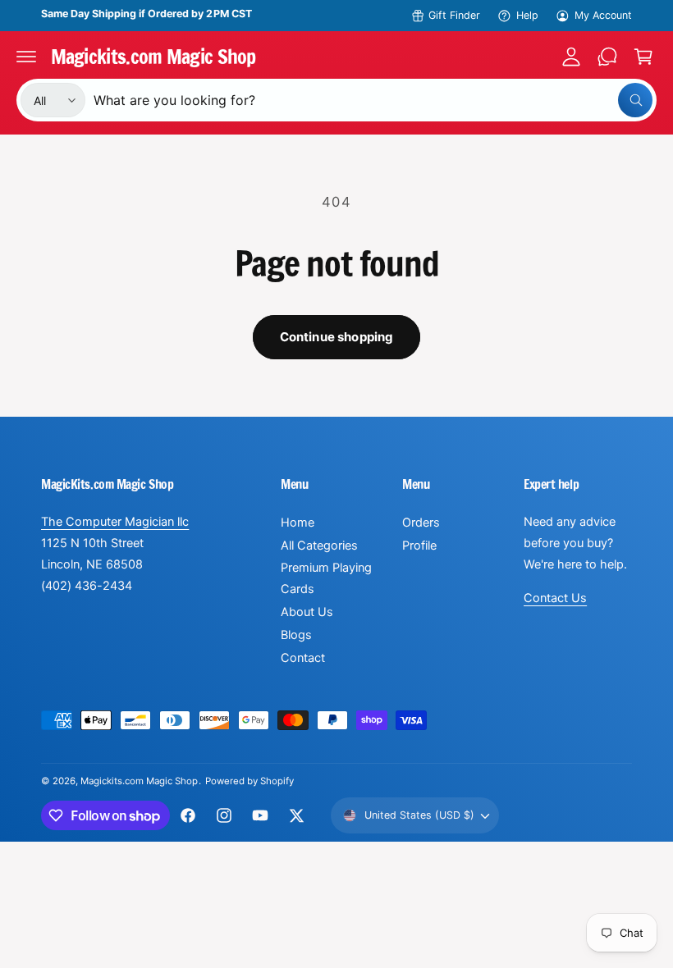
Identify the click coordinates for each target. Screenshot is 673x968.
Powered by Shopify (249, 781)
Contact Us (555, 598)
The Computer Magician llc (115, 521)
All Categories (319, 545)
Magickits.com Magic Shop (139, 781)
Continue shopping (337, 337)
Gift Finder (454, 15)
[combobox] (373, 100)
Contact (303, 658)
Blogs (296, 635)
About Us (307, 612)
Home (297, 522)
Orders (421, 522)
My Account (603, 15)
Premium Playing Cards (326, 578)
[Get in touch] (607, 57)
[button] (26, 57)
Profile (419, 545)
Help (527, 15)
